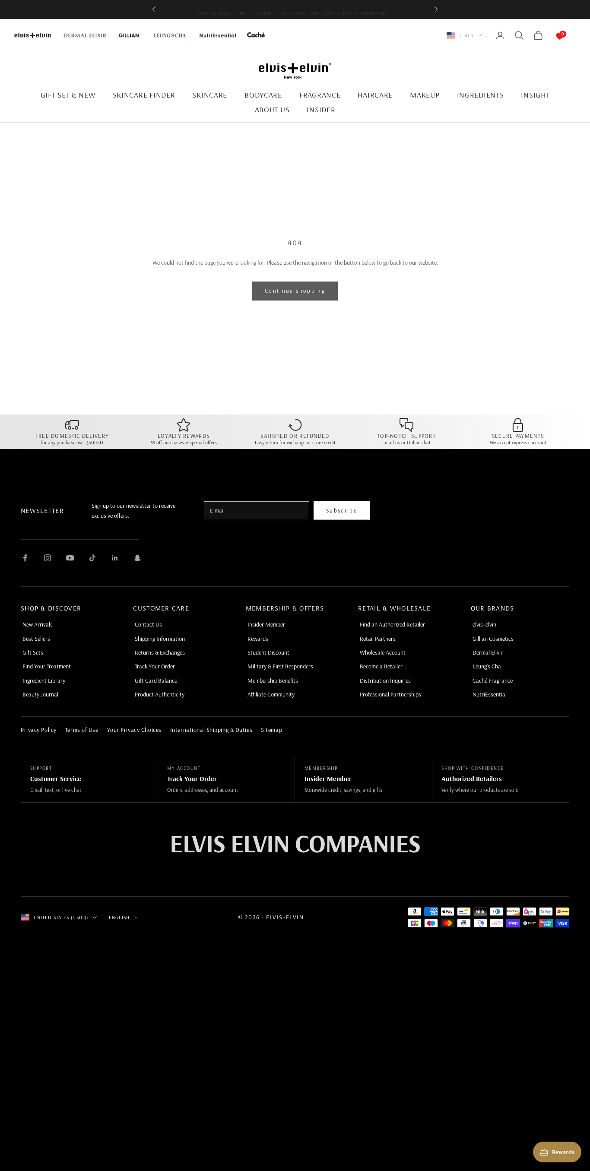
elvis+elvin (484, 624)
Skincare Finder (144, 95)
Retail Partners (378, 638)
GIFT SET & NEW (68, 95)
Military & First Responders (280, 666)
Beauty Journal (40, 694)
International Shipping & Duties (211, 730)
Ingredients (480, 95)
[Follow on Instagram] (47, 558)
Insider (321, 109)
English (119, 918)
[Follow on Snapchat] (137, 558)
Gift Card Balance (156, 680)
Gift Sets (32, 652)
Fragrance (319, 95)
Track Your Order (155, 666)
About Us (272, 109)
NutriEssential (490, 694)
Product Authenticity (159, 694)
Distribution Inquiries (385, 680)
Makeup (424, 95)
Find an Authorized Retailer (392, 624)
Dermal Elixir (488, 652)
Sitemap (271, 730)
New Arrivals (37, 624)
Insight (535, 95)
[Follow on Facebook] (25, 558)
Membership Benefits (272, 680)
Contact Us (148, 624)
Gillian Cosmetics (493, 638)
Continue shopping (295, 290)
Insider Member (266, 624)
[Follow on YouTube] (70, 558)
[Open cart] (551, 35)
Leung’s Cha (487, 666)
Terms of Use (81, 730)
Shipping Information (160, 638)
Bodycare (263, 95)
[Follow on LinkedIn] (115, 558)
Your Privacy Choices (134, 730)
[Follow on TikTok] (92, 558)
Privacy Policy (39, 730)
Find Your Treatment (46, 666)
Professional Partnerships (390, 694)
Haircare (375, 95)
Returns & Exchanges (160, 652)
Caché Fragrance (493, 680)
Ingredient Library (43, 680)
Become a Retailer (381, 666)
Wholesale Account (383, 652)
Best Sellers (36, 638)
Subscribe (341, 510)
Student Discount (268, 652)
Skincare (209, 95)
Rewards (257, 638)
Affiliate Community (271, 694)
